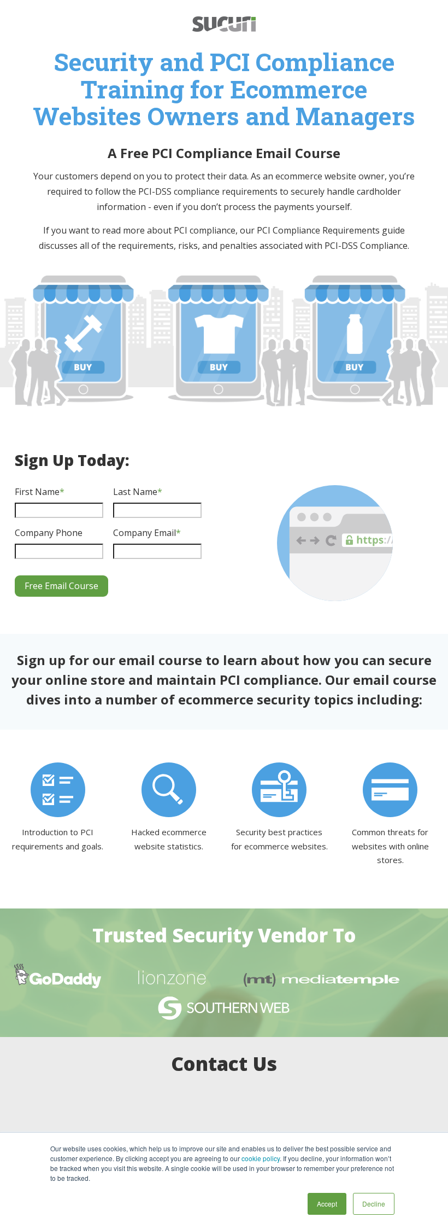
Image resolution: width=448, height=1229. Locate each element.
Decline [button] (373, 1203)
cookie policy (260, 1158)
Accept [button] (327, 1203)
